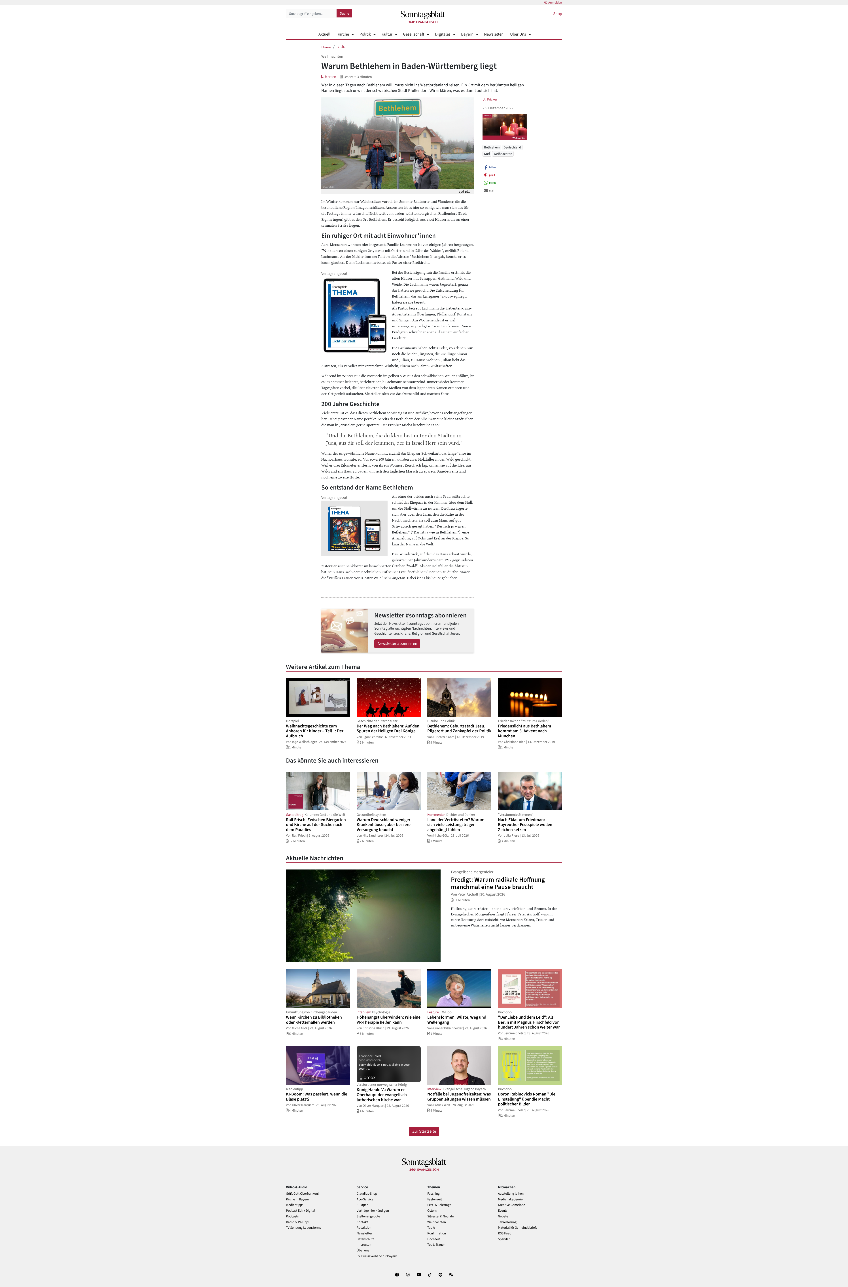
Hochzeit (433, 1239)
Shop (557, 14)
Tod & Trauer (436, 1244)
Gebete (503, 1216)
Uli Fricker (490, 99)
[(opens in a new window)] (397, 1276)
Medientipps (294, 1205)
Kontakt (362, 1222)
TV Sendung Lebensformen (304, 1227)
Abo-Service (365, 1199)
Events (502, 1210)
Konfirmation (436, 1233)
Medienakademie (510, 1199)
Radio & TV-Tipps (297, 1222)
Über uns (363, 1250)
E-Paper (362, 1205)
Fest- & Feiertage (439, 1205)
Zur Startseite (424, 1131)
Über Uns (518, 34)
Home (326, 46)
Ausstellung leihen (511, 1193)
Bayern (467, 34)
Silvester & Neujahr (440, 1216)
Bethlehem (492, 147)
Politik (365, 34)
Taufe (431, 1227)
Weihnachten (503, 153)
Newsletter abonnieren (397, 644)
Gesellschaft (413, 34)
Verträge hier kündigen (373, 1210)
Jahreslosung (507, 1222)
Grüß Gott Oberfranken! (302, 1193)
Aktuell (324, 34)
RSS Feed (504, 1233)
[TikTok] (430, 1276)
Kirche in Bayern (297, 1199)
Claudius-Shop (367, 1193)
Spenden (504, 1239)
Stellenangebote (368, 1216)
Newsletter (493, 34)
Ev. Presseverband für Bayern (377, 1256)
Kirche (343, 34)
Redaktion (364, 1227)
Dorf (487, 153)
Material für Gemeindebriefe (518, 1227)
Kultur (387, 34)
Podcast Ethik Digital (300, 1210)
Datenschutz (365, 1239)
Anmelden (555, 2)
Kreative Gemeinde (511, 1205)
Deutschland (512, 147)
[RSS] (451, 1276)
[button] (328, 77)
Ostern (432, 1210)
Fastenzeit (434, 1199)
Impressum (364, 1244)
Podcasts (292, 1216)
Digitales (442, 34)
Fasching (433, 1193)
